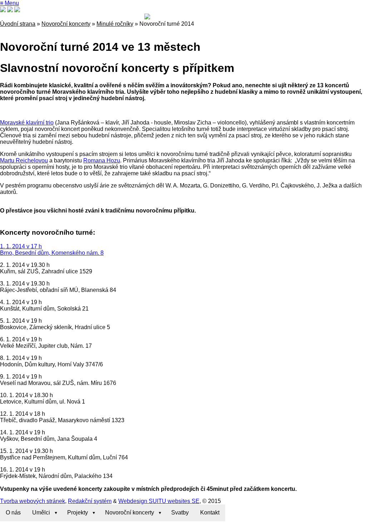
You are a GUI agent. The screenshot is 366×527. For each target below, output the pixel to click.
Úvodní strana (17, 24)
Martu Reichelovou (24, 160)
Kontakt (209, 512)
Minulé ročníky (115, 24)
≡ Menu (9, 3)
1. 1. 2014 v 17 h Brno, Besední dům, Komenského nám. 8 (52, 249)
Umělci (41, 512)
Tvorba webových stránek (32, 501)
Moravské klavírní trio (27, 122)
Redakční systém (90, 501)
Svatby (180, 512)
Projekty (77, 512)
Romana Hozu (101, 160)
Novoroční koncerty (65, 24)
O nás (13, 512)
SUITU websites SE (173, 501)
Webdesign (132, 501)
